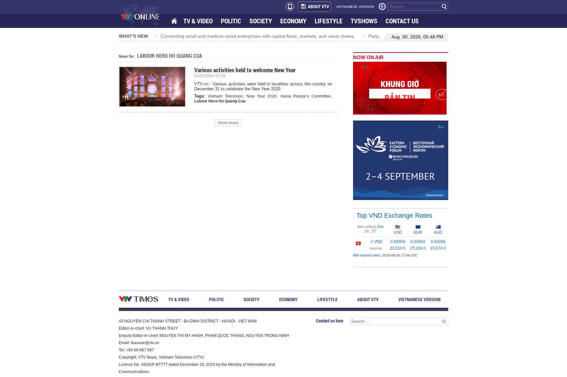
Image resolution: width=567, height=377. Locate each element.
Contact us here (329, 321)
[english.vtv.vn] (138, 300)
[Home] (174, 21)
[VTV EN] (145, 16)
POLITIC (231, 21)
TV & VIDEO (198, 21)
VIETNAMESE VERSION (355, 7)
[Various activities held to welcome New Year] (155, 86)
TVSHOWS (364, 21)
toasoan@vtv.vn (145, 343)
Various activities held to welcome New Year (245, 70)
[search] (444, 6)
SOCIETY (260, 21)
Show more (228, 123)
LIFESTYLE (329, 21)
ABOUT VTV (318, 6)
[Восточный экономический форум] (400, 160)
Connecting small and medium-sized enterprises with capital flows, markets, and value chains (255, 36)
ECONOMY (293, 21)
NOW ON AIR (368, 57)
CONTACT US (402, 21)
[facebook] (382, 6)
